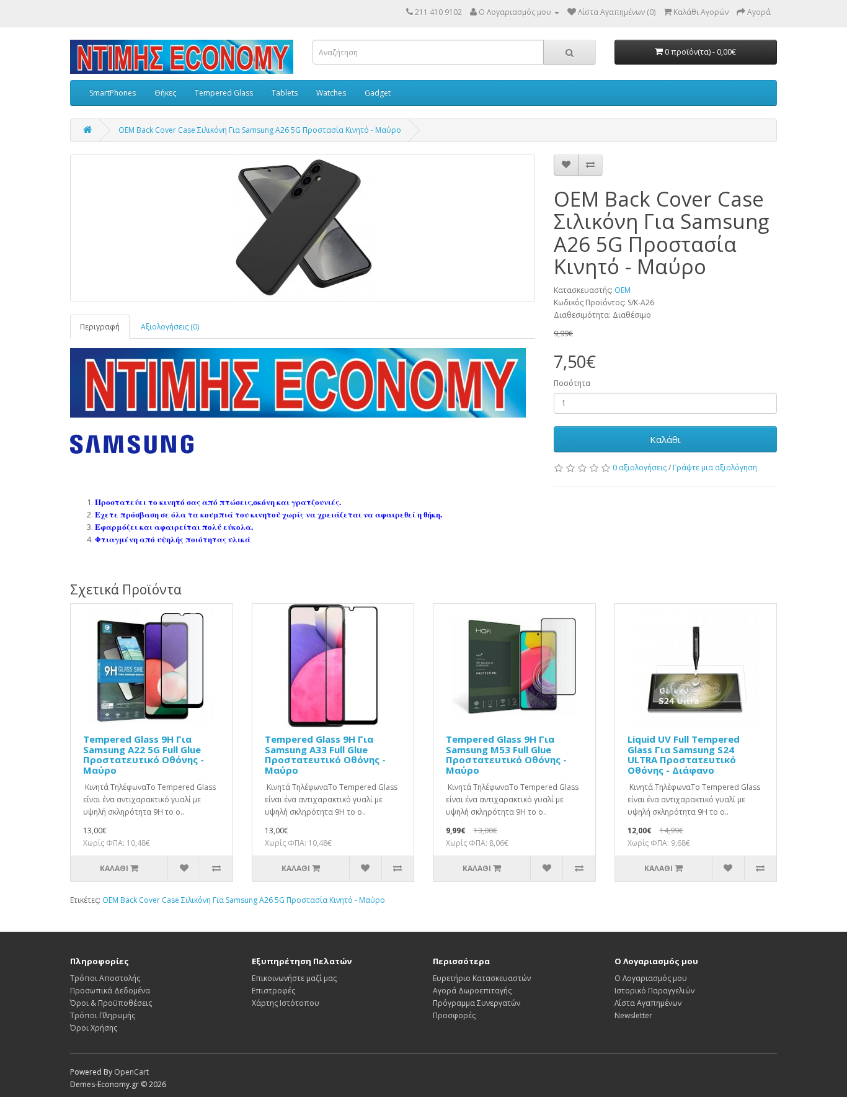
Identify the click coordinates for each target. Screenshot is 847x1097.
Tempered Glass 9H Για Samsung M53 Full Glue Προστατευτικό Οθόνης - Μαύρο (506, 754)
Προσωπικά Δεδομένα (110, 990)
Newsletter (633, 1015)
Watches (331, 92)
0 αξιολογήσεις (640, 467)
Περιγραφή (100, 326)
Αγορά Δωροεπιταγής (472, 990)
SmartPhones (112, 92)
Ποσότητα (572, 383)
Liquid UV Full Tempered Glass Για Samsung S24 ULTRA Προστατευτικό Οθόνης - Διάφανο (683, 754)
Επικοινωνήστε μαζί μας (294, 978)
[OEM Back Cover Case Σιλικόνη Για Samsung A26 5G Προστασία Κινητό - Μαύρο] (302, 228)
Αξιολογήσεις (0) (170, 326)
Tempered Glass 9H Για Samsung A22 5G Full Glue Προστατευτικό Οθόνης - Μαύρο (143, 754)
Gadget (378, 92)
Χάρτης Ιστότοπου (285, 1003)
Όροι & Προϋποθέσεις (111, 1003)
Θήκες (165, 92)
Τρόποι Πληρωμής (102, 1015)
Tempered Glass (224, 92)
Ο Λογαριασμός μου (650, 978)
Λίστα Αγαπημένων (647, 1003)
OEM (622, 290)
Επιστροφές (273, 990)
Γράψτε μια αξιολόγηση (715, 467)
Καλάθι (665, 439)
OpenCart (131, 1072)
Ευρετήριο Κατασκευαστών (482, 978)
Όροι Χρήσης (93, 1028)
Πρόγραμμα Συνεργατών (476, 1003)
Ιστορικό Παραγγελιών (654, 990)
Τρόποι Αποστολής (105, 978)
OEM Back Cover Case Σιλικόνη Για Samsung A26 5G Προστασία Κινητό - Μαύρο (259, 130)
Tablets (285, 92)
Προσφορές (454, 1015)
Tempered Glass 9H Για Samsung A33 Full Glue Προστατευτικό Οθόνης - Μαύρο (325, 754)
